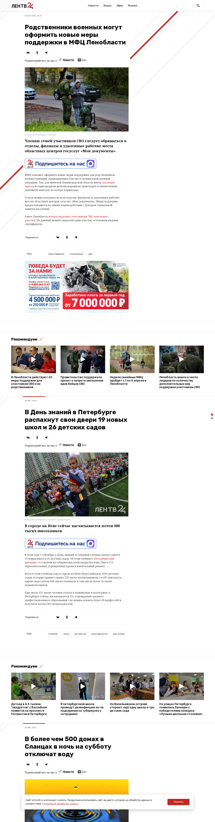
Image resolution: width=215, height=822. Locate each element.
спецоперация (76, 254)
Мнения (132, 5)
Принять (178, 801)
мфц (90, 254)
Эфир (119, 5)
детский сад (80, 634)
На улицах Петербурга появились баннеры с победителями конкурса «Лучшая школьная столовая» (180, 709)
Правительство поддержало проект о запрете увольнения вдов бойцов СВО (82, 381)
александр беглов (99, 634)
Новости (93, 5)
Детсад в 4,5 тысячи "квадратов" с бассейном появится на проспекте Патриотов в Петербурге (29, 709)
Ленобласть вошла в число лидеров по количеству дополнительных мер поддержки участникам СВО (179, 382)
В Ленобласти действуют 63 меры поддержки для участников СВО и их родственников (31, 382)
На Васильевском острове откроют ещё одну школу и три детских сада (132, 707)
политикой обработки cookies (61, 803)
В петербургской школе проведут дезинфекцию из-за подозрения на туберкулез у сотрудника (82, 709)
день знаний (118, 634)
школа (66, 634)
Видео (107, 5)
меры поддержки (56, 254)
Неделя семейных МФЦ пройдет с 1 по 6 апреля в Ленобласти (128, 381)
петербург (53, 634)
